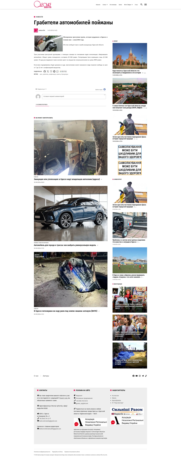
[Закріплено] (145, 4)
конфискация (52, 74)
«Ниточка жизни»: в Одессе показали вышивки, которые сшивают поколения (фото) (129, 306)
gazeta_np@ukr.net (82, 403)
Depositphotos (116, 400)
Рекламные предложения (84, 398)
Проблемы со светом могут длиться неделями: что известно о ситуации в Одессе (129, 241)
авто (41, 74)
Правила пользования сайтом (72, 451)
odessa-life (42, 30)
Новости (98, 4)
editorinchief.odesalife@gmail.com (50, 429)
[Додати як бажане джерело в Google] (63, 71)
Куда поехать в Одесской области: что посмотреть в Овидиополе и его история (127, 72)
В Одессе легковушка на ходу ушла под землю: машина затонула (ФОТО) (65, 311)
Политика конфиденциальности (42, 451)
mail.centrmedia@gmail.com (48, 421)
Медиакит (79, 395)
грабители (45, 74)
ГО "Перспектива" (117, 403)
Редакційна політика (57, 451)
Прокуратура (64, 74)
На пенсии (115, 395)
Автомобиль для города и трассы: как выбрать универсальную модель (65, 245)
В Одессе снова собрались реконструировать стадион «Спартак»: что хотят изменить (129, 276)
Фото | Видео (127, 4)
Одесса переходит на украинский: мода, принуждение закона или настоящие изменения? (129, 334)
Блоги (120, 4)
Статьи (104, 4)
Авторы (46, 376)
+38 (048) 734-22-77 (45, 418)
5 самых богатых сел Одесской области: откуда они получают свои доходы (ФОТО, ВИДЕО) (129, 107)
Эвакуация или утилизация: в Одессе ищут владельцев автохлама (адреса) (67, 179)
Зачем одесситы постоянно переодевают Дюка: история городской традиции (129, 138)
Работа (114, 398)
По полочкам (113, 4)
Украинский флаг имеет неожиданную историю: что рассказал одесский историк (128, 362)
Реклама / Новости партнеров (41, 242)
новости (58, 74)
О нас (136, 4)
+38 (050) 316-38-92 (82, 401)
